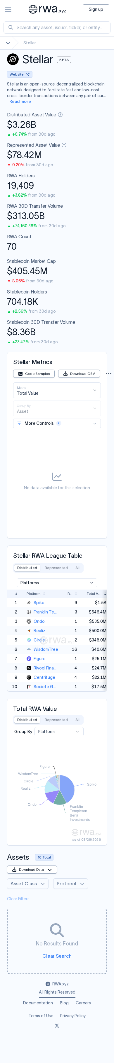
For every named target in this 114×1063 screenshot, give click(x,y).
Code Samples (37, 373)
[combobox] (57, 27)
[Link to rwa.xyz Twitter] (57, 1026)
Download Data (31, 869)
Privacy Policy (73, 1015)
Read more (20, 101)
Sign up (96, 9)
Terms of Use (41, 1015)
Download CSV (82, 373)
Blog (64, 1003)
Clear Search (57, 956)
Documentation (38, 1003)
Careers (83, 1003)
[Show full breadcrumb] (8, 42)
